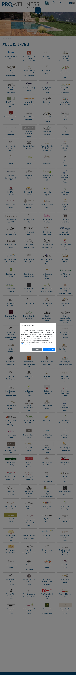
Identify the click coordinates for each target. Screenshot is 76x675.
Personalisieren (37, 349)
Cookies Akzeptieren (49, 349)
